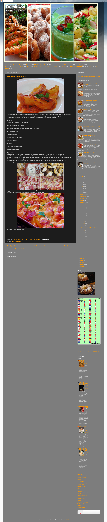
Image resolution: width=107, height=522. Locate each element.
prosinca (83, 194)
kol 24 (83, 214)
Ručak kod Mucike (23, 7)
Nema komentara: (35, 239)
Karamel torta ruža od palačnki (91, 126)
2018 (81, 188)
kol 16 (83, 226)
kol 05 (83, 250)
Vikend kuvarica (83, 406)
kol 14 (83, 232)
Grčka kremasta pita (89, 135)
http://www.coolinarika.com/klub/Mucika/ (89, 76)
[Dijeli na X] (45, 239)
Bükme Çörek (87, 109)
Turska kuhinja (75, 67)
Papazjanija (86, 362)
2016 (81, 192)
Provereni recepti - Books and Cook (83, 383)
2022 (81, 180)
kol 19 (83, 222)
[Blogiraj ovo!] (44, 239)
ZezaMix (81, 360)
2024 (81, 176)
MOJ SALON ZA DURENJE (83, 449)
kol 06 (83, 248)
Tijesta (63, 66)
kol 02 (83, 256)
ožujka (82, 266)
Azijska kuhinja (17, 65)
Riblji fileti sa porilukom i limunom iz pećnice (90, 153)
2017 (81, 190)
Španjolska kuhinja (83, 502)
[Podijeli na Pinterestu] (48, 239)
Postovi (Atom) (19, 248)
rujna (81, 200)
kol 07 (83, 246)
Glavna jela (67, 65)
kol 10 (83, 240)
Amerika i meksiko (83, 475)
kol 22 (83, 218)
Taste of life (82, 426)
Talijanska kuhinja (51, 66)
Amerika (7, 64)
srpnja (82, 258)
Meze (7, 66)
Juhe (89, 64)
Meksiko (80, 491)
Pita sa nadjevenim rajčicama (91, 144)
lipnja (82, 260)
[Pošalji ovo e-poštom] (43, 239)
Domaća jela (39, 65)
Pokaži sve (86, 470)
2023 (81, 178)
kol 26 (83, 210)
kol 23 (83, 216)
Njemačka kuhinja (18, 66)
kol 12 (83, 236)
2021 (81, 182)
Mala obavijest (86, 452)
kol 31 (83, 204)
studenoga (83, 196)
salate (90, 66)
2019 (81, 186)
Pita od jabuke (87, 118)
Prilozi (29, 66)
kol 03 (83, 254)
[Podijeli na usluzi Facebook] (47, 239)
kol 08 (83, 244)
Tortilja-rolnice (86, 387)
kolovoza (83, 202)
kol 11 (83, 238)
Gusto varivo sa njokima (90, 100)
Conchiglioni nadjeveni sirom (17, 76)
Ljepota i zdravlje (96, 64)
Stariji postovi (68, 246)
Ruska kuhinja (38, 66)
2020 (81, 184)
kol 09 (83, 242)
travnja (82, 264)
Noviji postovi (12, 246)
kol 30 (83, 206)
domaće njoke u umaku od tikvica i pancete (90, 163)
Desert (28, 65)
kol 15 (83, 230)
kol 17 (83, 223)
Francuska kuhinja (56, 64)
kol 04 (83, 252)
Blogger (67, 519)
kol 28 (83, 208)
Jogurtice (86, 91)
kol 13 (83, 234)
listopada (83, 198)
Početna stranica (40, 246)
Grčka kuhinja (79, 65)
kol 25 (83, 212)
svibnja (82, 262)
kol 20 (83, 220)
